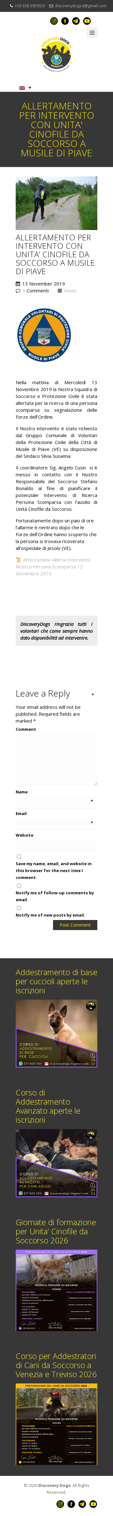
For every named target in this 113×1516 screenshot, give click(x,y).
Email (54, 814)
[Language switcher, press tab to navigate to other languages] (25, 87)
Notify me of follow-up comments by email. (55, 896)
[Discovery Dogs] (56, 54)
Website (24, 835)
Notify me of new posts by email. (50, 915)
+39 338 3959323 (30, 5)
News (70, 290)
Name (54, 792)
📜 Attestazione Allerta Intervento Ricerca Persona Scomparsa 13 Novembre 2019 (53, 567)
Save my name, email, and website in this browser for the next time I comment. (54, 870)
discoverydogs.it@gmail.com (80, 5)
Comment (55, 729)
